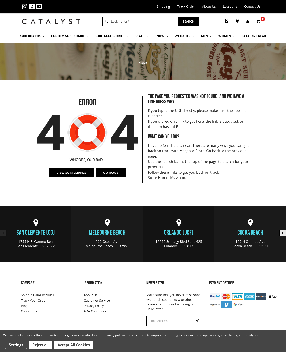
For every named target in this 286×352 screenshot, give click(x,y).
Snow (160, 36)
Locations (230, 6)
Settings (16, 344)
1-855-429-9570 (50, 4)
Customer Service (97, 300)
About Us (209, 6)
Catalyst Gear (253, 36)
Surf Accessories (110, 36)
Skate (140, 36)
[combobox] (143, 21)
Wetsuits (183, 36)
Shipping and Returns (37, 295)
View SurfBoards (71, 173)
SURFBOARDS (31, 36)
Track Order (186, 6)
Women (225, 36)
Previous (3, 233)
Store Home (158, 177)
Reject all (40, 344)
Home (143, 62)
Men (205, 36)
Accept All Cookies (74, 344)
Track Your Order (34, 300)
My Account (180, 177)
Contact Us (252, 6)
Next (282, 233)
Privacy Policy (94, 306)
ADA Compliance (96, 311)
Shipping (163, 6)
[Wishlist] (237, 21)
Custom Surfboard (68, 36)
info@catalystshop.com (57, 4)
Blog (24, 306)
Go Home (110, 173)
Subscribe (197, 321)
